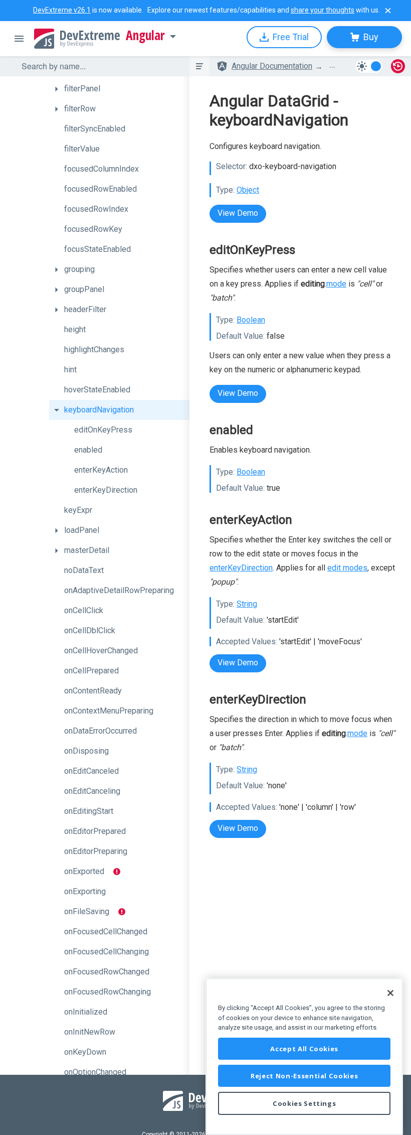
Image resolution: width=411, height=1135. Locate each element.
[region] (304, 1056)
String (247, 604)
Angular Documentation (272, 66)
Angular (145, 36)
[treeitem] (119, 89)
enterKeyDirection (241, 568)
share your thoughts (322, 10)
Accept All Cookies (304, 1048)
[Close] (390, 993)
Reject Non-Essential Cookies (304, 1075)
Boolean (251, 320)
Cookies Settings (304, 1103)
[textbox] (99, 66)
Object (248, 190)
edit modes (347, 568)
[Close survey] (388, 11)
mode (336, 284)
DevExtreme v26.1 (62, 10)
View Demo (238, 213)
